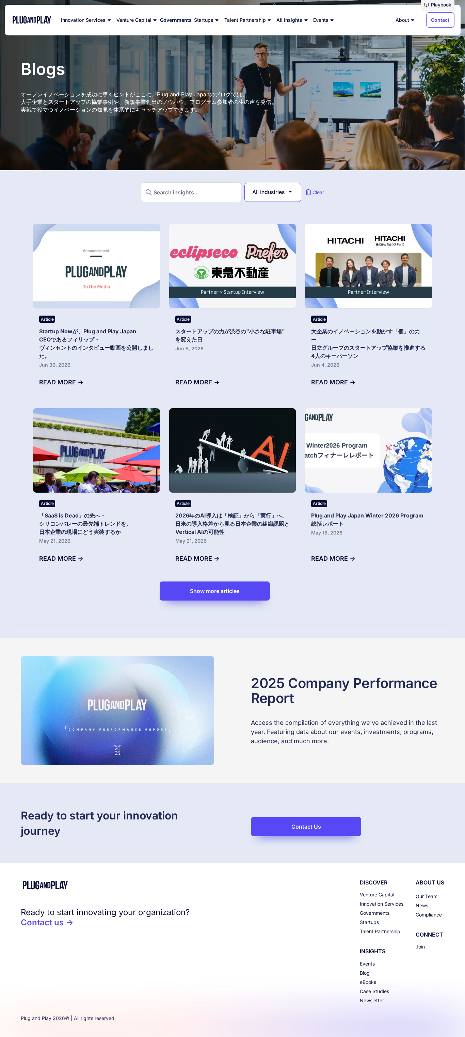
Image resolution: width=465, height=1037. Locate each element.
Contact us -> (47, 922)
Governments (374, 913)
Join (420, 947)
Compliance (429, 915)
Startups (369, 922)
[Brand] (105, 885)
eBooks (368, 982)
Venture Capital (377, 894)
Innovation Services (381, 904)
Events (367, 964)
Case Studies (374, 991)
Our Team (426, 896)
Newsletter (372, 1000)
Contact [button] (440, 20)
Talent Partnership (380, 931)
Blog (365, 973)
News (422, 905)
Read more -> (61, 382)
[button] (437, 5)
